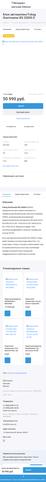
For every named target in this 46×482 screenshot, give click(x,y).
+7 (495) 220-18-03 (11, 408)
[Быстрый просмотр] (14, 313)
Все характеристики (11, 166)
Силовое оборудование (17, 373)
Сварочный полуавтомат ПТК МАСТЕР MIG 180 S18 (11, 348)
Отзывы (38, 29)
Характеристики (23, 29)
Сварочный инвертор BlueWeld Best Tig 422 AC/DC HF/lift (33, 348)
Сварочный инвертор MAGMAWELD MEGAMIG (13, 301)
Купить (7, 313)
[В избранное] (19, 275)
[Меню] (4, 4)
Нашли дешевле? (23, 118)
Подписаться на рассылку (14, 454)
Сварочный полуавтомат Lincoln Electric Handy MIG (33, 301)
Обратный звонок (10, 411)
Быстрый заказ (23, 112)
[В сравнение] (16, 275)
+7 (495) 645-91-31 (11, 405)
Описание (7, 29)
